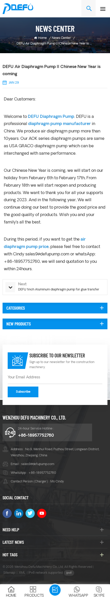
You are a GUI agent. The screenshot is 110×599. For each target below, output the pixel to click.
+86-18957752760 (36, 436)
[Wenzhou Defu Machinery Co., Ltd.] (18, 8)
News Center (61, 38)
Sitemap (9, 572)
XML (22, 572)
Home (42, 38)
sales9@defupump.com (47, 254)
